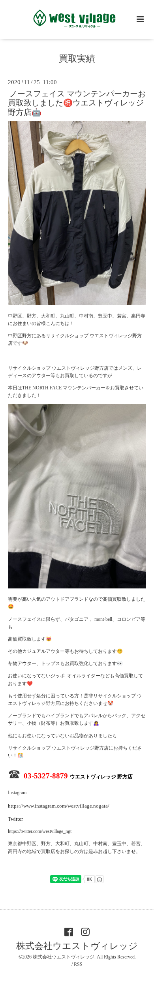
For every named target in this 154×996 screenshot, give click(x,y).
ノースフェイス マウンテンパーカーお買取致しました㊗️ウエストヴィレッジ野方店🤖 (77, 103)
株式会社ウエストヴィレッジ (77, 946)
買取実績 (77, 59)
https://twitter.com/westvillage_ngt (39, 831)
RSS (78, 964)
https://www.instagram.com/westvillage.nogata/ (58, 806)
